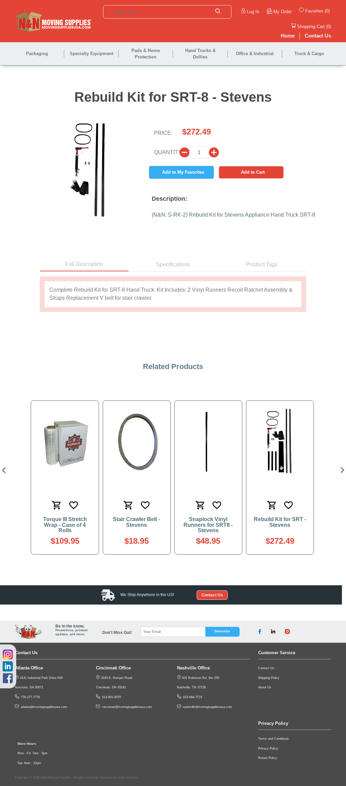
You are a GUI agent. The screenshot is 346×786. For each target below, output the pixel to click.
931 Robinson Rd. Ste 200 (200, 678)
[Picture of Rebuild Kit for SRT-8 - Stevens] (89, 166)
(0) (327, 11)
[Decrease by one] (214, 152)
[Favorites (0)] (330, 12)
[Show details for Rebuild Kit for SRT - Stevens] (280, 441)
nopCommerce (128, 777)
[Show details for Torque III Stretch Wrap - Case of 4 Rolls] (65, 441)
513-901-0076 (110, 697)
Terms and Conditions (273, 738)
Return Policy (267, 758)
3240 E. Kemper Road (116, 678)
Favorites (314, 11)
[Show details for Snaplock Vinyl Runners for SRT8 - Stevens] (208, 441)
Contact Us (212, 595)
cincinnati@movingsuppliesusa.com (126, 707)
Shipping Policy (268, 678)
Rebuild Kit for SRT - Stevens (280, 521)
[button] (3, 470)
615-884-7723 (191, 697)
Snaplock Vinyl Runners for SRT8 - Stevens (208, 524)
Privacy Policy (268, 748)
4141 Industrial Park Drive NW (41, 678)
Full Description (84, 264)
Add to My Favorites (183, 172)
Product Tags (261, 264)
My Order (282, 11)
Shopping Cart (311, 26)
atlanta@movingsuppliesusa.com (43, 707)
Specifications (173, 264)
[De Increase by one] (184, 152)
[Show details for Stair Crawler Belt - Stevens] (137, 441)
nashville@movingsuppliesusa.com (206, 707)
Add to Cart (253, 172)
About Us (264, 687)
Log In (253, 11)
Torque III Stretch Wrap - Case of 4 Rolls (65, 524)
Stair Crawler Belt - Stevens (136, 521)
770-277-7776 (29, 697)
